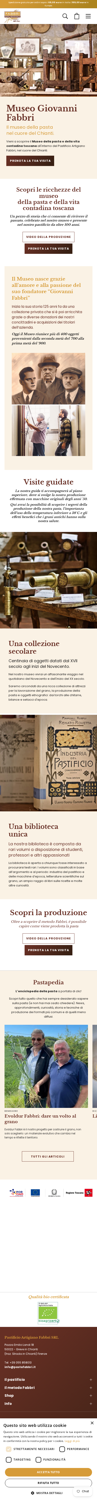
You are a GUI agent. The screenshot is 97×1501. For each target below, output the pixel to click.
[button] (65, 16)
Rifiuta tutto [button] (48, 1483)
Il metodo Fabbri (20, 1387)
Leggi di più (72, 1441)
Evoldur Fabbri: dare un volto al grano (40, 1118)
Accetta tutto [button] (48, 1472)
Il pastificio (15, 1379)
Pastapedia (48, 982)
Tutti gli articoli (48, 1156)
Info (8, 1403)
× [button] (92, 1423)
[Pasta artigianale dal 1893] (12, 16)
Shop (9, 1395)
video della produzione (48, 237)
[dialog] (48, 1459)
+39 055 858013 (21, 1362)
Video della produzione (48, 938)
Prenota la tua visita (30, 161)
